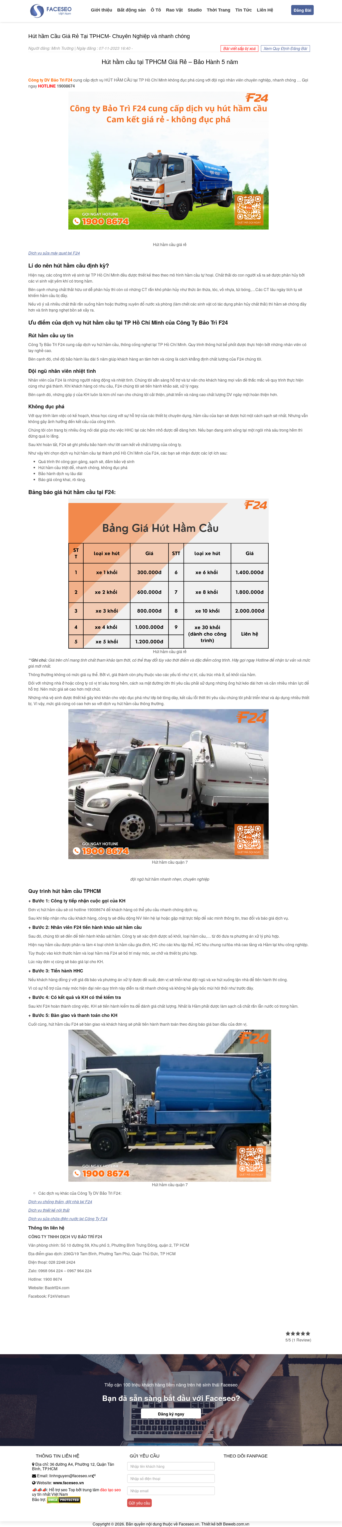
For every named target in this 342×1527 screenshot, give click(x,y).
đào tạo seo (110, 1489)
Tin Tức (243, 10)
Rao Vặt (174, 10)
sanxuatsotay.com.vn (50, 1515)
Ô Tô (156, 10)
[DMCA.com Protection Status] (64, 1499)
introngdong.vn (45, 1508)
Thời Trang (218, 10)
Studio (195, 10)
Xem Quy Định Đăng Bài (285, 48)
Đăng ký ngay (171, 1414)
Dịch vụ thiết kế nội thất (48, 1210)
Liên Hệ (265, 10)
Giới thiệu (101, 10)
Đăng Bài (302, 10)
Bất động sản (131, 10)
